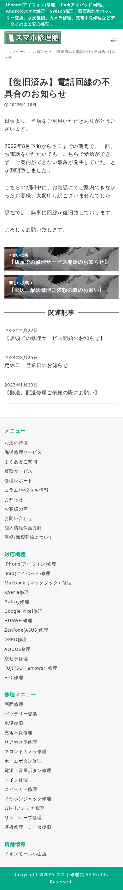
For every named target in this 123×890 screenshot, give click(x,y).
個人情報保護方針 (23, 528)
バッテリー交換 (20, 714)
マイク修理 (16, 780)
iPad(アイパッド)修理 (27, 573)
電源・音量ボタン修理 (27, 770)
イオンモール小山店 (25, 854)
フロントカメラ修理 (25, 751)
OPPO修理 (15, 639)
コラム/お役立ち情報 (26, 490)
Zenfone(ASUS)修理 (26, 630)
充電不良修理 (18, 732)
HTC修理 (13, 677)
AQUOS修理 (17, 649)
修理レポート (18, 480)
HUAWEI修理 (18, 620)
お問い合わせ (18, 518)
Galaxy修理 (16, 602)
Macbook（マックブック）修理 (38, 583)
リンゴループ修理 (23, 817)
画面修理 (13, 704)
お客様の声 (16, 509)
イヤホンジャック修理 (27, 799)
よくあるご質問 (20, 462)
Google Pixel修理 (23, 611)
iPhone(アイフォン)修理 (30, 564)
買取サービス (18, 471)
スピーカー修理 (20, 789)
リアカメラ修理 (20, 742)
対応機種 (15, 554)
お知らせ (13, 499)
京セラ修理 (16, 659)
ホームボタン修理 (23, 761)
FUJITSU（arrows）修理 (30, 668)
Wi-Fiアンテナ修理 (24, 808)
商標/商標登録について (28, 537)
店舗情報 (15, 844)
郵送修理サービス (23, 452)
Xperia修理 (16, 592)
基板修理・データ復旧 (27, 827)
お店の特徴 (16, 443)
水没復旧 (13, 723)
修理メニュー (20, 694)
